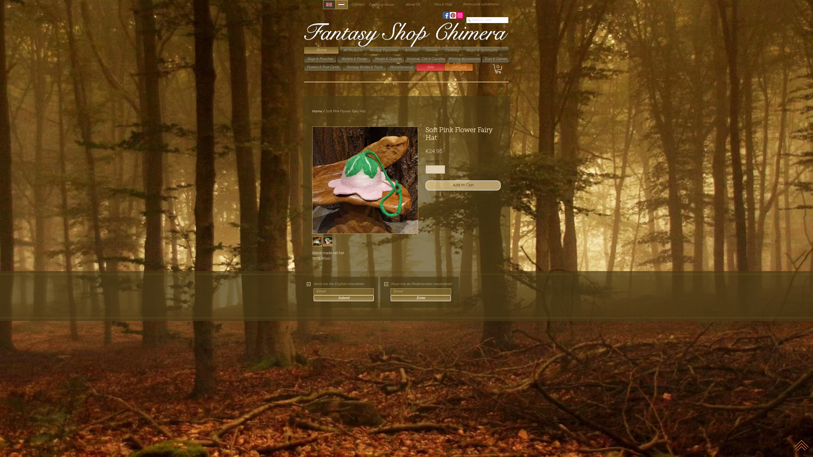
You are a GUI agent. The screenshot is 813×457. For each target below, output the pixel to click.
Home (317, 111)
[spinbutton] (435, 169)
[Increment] (441, 169)
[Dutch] (341, 4)
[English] (329, 4)
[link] (498, 69)
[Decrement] (429, 169)
